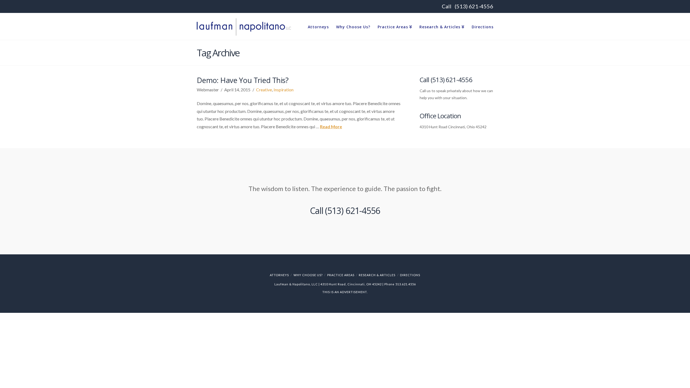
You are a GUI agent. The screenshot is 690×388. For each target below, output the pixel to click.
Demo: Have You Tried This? (243, 80)
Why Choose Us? (308, 275)
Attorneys (279, 275)
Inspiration (284, 89)
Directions (410, 275)
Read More (331, 126)
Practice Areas (340, 275)
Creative (264, 89)
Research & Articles (377, 275)
